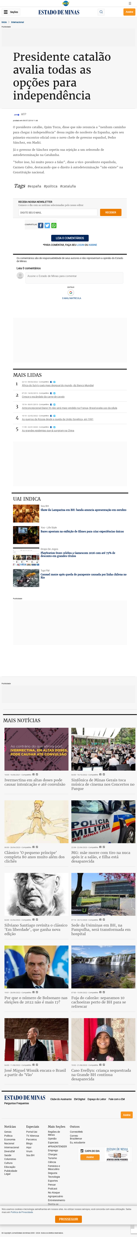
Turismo (52, 1158)
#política (50, 186)
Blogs (29, 1143)
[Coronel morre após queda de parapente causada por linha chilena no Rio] (26, 578)
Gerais (7, 1131)
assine (93, 244)
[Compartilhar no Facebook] (41, 226)
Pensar (52, 1184)
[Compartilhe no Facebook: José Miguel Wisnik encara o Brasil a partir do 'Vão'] (33, 1065)
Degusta (52, 1173)
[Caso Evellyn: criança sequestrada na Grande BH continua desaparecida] (103, 1039)
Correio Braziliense (76, 1137)
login (81, 244)
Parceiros (31, 1139)
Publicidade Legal (10, 1172)
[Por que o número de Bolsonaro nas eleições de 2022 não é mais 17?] (36, 967)
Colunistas (10, 1159)
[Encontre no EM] (101, 12)
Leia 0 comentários (70, 238)
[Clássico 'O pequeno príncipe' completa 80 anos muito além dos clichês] (36, 821)
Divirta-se (53, 1204)
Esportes (53, 1180)
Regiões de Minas (54, 1133)
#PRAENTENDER (57, 1146)
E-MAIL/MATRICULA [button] (71, 298)
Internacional (17, 22)
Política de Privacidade (22, 1212)
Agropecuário (55, 1196)
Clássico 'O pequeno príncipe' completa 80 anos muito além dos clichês (34, 857)
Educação (9, 1167)
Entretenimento (56, 1200)
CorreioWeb (76, 1131)
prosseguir (68, 1219)
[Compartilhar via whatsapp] (54, 226)
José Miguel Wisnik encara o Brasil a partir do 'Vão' (35, 1072)
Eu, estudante (77, 1142)
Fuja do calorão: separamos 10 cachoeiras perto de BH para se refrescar (98, 1002)
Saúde (7, 1155)
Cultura (8, 1163)
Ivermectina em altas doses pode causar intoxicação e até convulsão (34, 782)
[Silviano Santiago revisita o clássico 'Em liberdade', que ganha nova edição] (36, 894)
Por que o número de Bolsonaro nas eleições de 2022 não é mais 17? (35, 1000)
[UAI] (65, 3)
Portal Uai (31, 1131)
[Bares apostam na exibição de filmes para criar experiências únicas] (26, 535)
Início (4, 22)
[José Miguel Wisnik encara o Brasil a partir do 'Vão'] (36, 1039)
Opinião (52, 1138)
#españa (34, 186)
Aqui (28, 1147)
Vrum (29, 1151)
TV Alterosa (32, 1135)
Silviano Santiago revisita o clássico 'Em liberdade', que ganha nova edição (35, 929)
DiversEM (9, 1151)
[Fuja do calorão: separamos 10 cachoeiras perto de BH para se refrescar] (103, 967)
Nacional (9, 1143)
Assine (129, 11)
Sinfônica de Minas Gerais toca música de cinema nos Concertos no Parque (103, 784)
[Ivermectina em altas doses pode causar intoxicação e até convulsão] (36, 749)
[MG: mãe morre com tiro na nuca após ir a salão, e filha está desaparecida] (103, 821)
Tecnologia (54, 1176)
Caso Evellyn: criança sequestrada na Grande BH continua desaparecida (101, 1074)
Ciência (52, 1162)
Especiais (53, 1142)
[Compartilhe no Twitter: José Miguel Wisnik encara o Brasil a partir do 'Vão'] (36, 1065)
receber (110, 212)
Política (8, 1135)
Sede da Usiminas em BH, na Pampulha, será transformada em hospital (101, 929)
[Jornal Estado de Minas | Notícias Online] (58, 13)
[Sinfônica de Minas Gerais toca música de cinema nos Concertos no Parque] (103, 749)
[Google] (71, 293)
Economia (9, 1139)
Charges (52, 1154)
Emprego (53, 1150)
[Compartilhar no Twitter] (47, 226)
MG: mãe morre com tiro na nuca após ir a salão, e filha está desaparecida (100, 857)
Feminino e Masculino (54, 1168)
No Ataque (54, 1192)
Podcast (52, 1188)
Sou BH (30, 1155)
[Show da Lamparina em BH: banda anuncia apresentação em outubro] (26, 514)
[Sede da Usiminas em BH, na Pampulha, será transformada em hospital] (103, 894)
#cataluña (68, 186)
